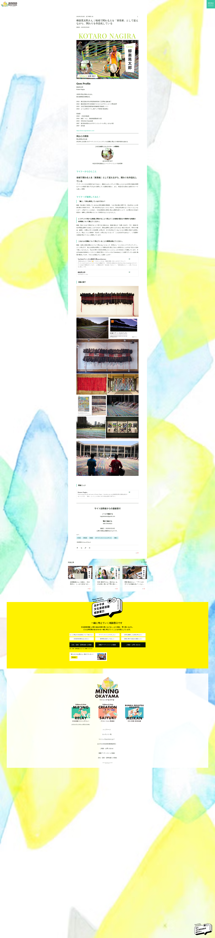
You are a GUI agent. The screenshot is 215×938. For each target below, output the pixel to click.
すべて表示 (144, 562)
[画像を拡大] (107, 301)
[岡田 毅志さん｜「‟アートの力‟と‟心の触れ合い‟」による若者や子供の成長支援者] (135, 572)
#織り (115, 538)
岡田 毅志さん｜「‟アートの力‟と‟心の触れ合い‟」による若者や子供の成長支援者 (134, 583)
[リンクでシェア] (85, 548)
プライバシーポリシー (107, 763)
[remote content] (107, 266)
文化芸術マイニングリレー (84, 542)
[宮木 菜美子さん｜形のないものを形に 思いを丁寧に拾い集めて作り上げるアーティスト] (107, 572)
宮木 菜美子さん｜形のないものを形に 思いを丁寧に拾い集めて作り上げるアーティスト (107, 583)
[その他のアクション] (138, 16)
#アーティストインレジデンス (103, 538)
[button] (211, 4)
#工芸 (79, 538)
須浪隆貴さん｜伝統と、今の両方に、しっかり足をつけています (80, 583)
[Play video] (107, 458)
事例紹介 (74, 657)
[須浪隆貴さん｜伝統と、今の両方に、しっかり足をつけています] (80, 572)
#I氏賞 (85, 538)
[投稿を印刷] (89, 548)
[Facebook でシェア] (77, 548)
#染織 (91, 538)
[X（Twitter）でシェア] (81, 548)
